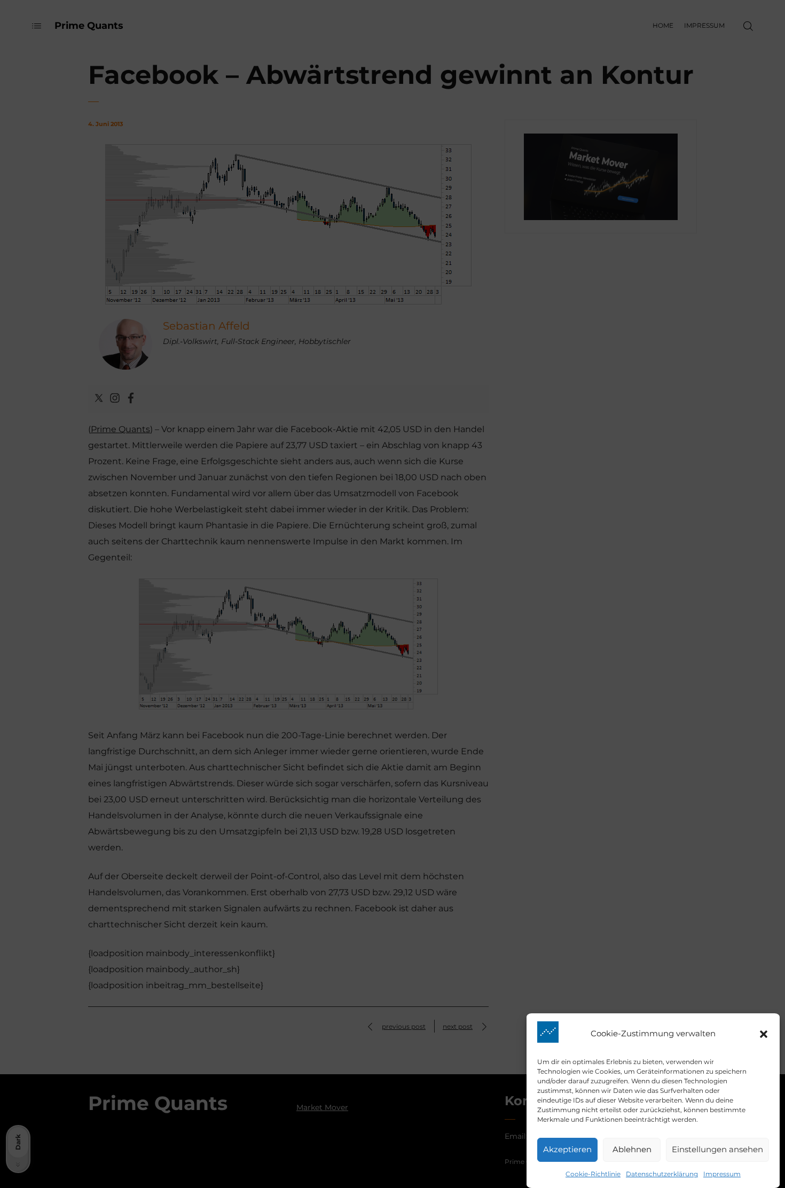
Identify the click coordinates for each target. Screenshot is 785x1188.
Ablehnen (632, 1150)
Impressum (722, 1174)
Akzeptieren (567, 1150)
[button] (763, 1034)
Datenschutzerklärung (662, 1174)
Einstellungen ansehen (717, 1150)
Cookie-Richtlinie (593, 1174)
